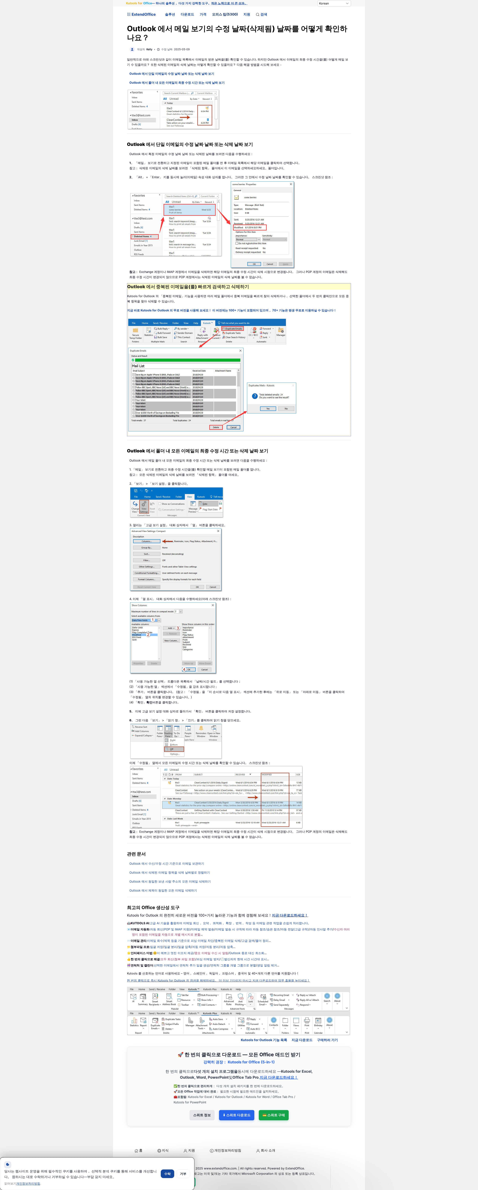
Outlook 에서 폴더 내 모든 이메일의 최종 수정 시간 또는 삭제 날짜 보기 (177, 82)
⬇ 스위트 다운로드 (237, 1115)
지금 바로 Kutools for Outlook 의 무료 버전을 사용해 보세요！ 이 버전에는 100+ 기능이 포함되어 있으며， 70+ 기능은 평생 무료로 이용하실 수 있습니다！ (231, 310)
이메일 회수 (155, 941)
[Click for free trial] (212, 375)
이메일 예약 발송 (202, 929)
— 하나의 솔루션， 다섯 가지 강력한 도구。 (187, 3)
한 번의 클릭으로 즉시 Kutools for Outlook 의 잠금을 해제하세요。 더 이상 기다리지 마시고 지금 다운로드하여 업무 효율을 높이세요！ (218, 980)
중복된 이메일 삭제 (227, 941)
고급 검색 (248, 941)
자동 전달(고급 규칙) (295, 929)
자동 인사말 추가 (321, 929)
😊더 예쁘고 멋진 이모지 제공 (173, 953)
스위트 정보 (202, 1115)
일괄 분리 (170, 947)
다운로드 (187, 14)
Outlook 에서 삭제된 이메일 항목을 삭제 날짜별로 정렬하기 (169, 872)
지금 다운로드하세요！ (290, 915)
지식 (165, 1150)
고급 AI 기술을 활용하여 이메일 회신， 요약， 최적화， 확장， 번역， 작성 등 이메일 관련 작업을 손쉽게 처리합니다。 (230, 923)
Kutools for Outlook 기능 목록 (264, 1040)
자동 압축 (226, 947)
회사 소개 (268, 1150)
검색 (263, 14)
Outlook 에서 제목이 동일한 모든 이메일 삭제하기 (163, 890)
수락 (167, 1174)
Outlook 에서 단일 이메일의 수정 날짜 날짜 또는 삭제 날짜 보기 (171, 73)
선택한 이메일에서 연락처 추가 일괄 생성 (181, 965)
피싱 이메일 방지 (208, 959)
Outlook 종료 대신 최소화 (246, 953)
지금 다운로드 (302, 1040)
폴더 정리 (262, 941)
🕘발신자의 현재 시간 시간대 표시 (244, 959)
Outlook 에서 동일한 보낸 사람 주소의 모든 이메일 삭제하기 (170, 881)
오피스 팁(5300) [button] (225, 14)
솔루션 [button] (170, 14)
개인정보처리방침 (227, 1150)
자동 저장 (198, 947)
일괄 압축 (184, 947)
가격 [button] (203, 14)
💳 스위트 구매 (274, 1115)
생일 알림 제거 (267, 965)
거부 (183, 1174)
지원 (246, 14)
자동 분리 (212, 947)
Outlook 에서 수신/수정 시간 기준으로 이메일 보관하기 (166, 863)
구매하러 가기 (327, 1040)
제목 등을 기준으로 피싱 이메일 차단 (189, 941)
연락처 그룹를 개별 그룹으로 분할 (233, 965)
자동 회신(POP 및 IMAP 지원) (170, 929)
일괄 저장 (156, 947)
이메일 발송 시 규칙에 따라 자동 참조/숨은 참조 (247, 929)
